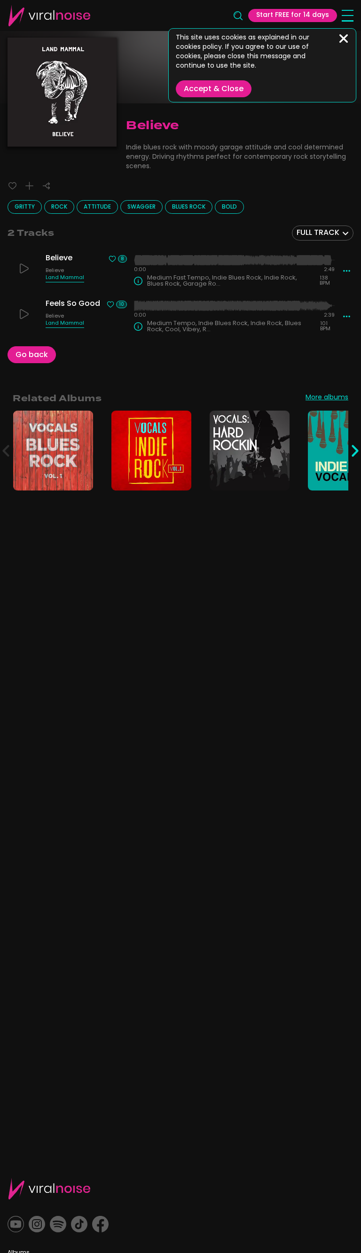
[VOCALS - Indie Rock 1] (179, 478)
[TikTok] (79, 1224)
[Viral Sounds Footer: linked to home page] (49, 1188)
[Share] (46, 186)
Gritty (25, 207)
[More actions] (347, 271)
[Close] (343, 38)
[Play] (24, 268)
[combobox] (322, 233)
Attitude (97, 207)
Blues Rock (188, 207)
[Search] (237, 16)
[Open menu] (347, 16)
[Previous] (6, 450)
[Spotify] (58, 1224)
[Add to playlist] (29, 186)
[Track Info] (138, 281)
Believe (55, 271)
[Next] (355, 450)
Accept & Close (213, 89)
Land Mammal (65, 278)
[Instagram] (37, 1224)
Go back (32, 355)
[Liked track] (12, 186)
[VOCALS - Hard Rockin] (277, 478)
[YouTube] (16, 1224)
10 (121, 304)
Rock (59, 207)
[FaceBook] (100, 1224)
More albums (327, 399)
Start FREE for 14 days (292, 15)
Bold (229, 207)
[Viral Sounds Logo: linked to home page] (49, 15)
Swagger (141, 207)
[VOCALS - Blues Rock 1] (81, 478)
